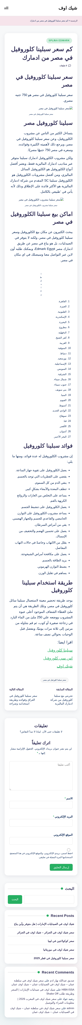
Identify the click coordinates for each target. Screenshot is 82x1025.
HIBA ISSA (68, 989)
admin (70, 1008)
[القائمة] (6, 8)
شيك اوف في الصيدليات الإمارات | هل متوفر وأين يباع (44, 924)
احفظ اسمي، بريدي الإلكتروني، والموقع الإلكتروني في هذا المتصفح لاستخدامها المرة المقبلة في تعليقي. (41, 855)
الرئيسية (73, 21)
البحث (69, 889)
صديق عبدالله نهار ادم (62, 980)
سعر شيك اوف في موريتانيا (58, 949)
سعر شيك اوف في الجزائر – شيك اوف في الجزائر (45, 932)
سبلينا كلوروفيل (60, 650)
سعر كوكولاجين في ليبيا (61, 941)
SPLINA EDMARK (59, 40)
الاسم (69, 798)
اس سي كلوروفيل (58, 658)
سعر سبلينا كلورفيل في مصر (54, 680)
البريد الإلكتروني (63, 816)
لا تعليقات (63, 66)
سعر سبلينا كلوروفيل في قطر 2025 (54, 958)
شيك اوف (68, 7)
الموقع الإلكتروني (63, 834)
